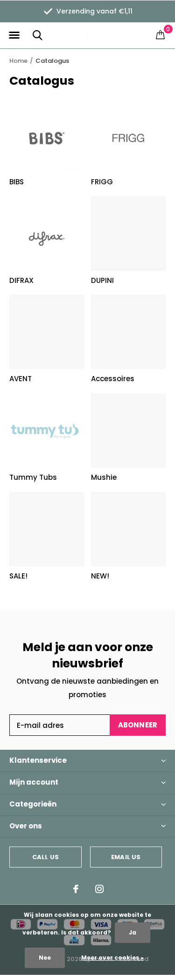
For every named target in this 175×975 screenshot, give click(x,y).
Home (18, 60)
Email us (125, 857)
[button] (14, 35)
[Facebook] (75, 889)
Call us (45, 857)
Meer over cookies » (112, 958)
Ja (132, 932)
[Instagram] (99, 889)
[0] (160, 34)
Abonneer (138, 725)
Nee (45, 958)
